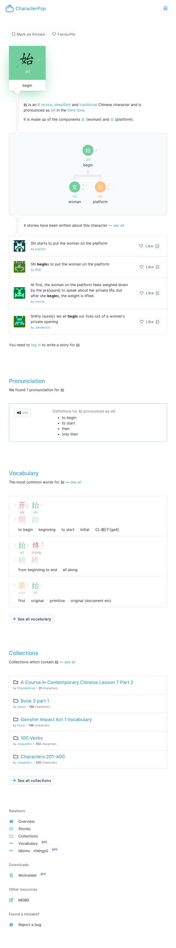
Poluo (21, 725)
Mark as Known (31, 34)
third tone (75, 110)
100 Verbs (32, 738)
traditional (88, 104)
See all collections (33, 780)
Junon (21, 706)
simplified (62, 104)
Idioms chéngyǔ (33, 850)
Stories (24, 828)
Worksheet (27, 875)
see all (118, 225)
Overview (26, 821)
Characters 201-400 (43, 756)
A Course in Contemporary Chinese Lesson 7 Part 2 (77, 682)
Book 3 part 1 (35, 701)
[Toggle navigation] (165, 8)
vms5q (39, 301)
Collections (28, 836)
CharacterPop (31, 8)
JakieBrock (42, 327)
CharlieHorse (26, 688)
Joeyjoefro (24, 744)
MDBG (23, 900)
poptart (40, 249)
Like (151, 246)
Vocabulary (28, 843)
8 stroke (45, 104)
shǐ (53, 110)
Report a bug (29, 924)
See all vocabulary (33, 619)
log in (36, 345)
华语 (38, 270)
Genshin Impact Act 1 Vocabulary (56, 719)
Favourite (66, 34)
